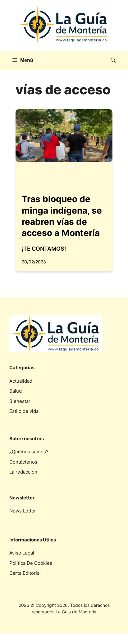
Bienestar (19, 401)
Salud (15, 391)
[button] (113, 60)
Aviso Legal (21, 553)
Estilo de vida (24, 411)
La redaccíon (23, 472)
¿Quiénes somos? (28, 452)
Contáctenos (23, 462)
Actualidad (20, 381)
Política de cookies (30, 563)
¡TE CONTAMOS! (44, 248)
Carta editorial (25, 573)
